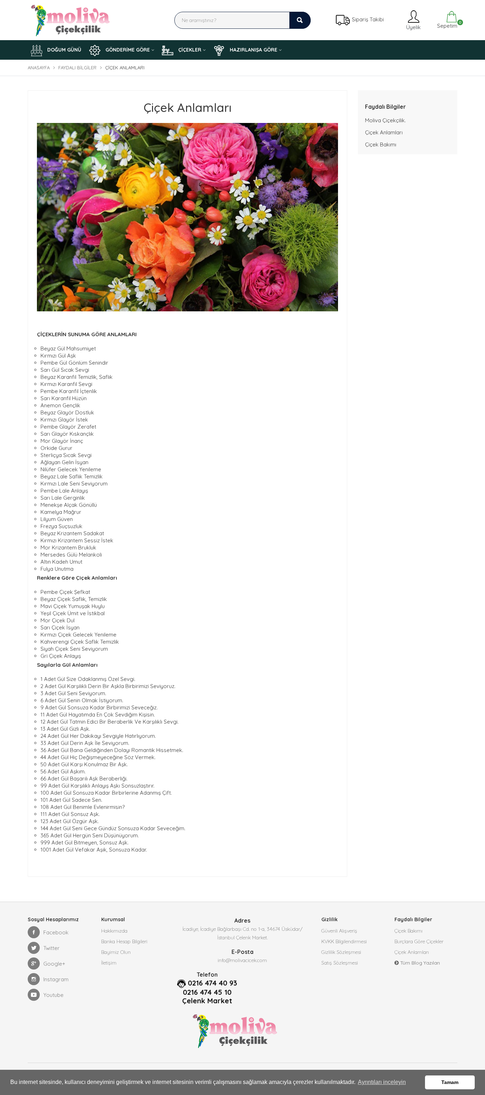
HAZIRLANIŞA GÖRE (252, 50)
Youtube (53, 995)
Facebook (56, 932)
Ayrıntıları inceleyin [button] (382, 1082)
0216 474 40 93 (212, 983)
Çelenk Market (207, 1001)
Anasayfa (39, 67)
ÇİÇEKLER (189, 50)
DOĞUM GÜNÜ (63, 50)
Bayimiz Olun (116, 952)
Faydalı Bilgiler (77, 67)
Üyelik (412, 27)
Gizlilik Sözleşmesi (341, 952)
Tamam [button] (449, 1082)
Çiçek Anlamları (384, 132)
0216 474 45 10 (207, 992)
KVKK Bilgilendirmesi (344, 941)
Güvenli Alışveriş (339, 931)
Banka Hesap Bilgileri (124, 941)
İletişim (108, 963)
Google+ (54, 963)
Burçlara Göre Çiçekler (418, 941)
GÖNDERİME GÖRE (127, 50)
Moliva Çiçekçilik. (385, 120)
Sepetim (446, 24)
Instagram (56, 979)
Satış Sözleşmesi (339, 963)
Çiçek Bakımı (380, 144)
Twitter (51, 948)
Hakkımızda (114, 931)
